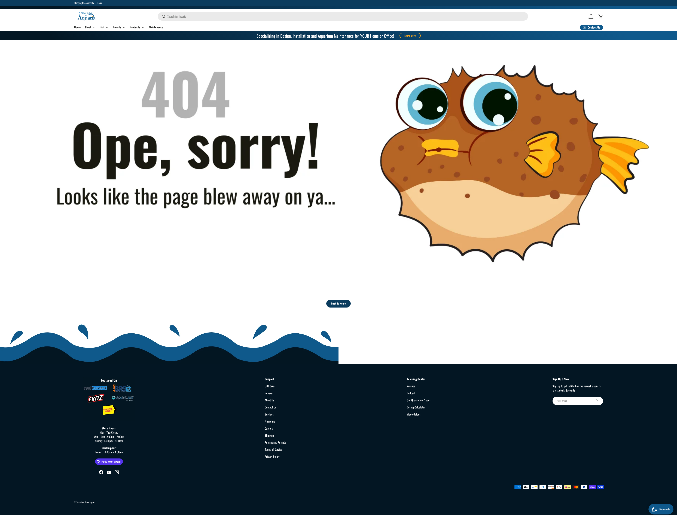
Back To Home (338, 303)
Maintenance (156, 27)
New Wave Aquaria (88, 502)
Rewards (269, 393)
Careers (269, 428)
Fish (102, 27)
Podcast (411, 393)
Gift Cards (270, 386)
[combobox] (343, 16)
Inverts (117, 27)
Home (77, 27)
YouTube (411, 386)
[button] (601, 16)
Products (135, 27)
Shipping (269, 435)
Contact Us (270, 407)
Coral (88, 27)
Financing (270, 421)
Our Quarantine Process (419, 400)
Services (269, 414)
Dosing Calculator (416, 407)
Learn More (410, 35)
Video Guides (413, 414)
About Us (269, 400)
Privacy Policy (272, 456)
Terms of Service (273, 449)
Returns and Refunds (275, 442)
